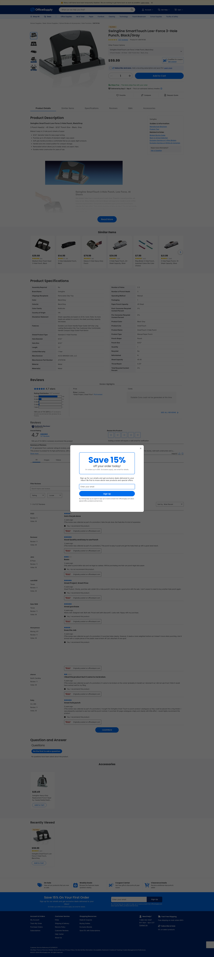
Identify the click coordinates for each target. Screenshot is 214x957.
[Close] (140, 448)
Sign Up (107, 493)
